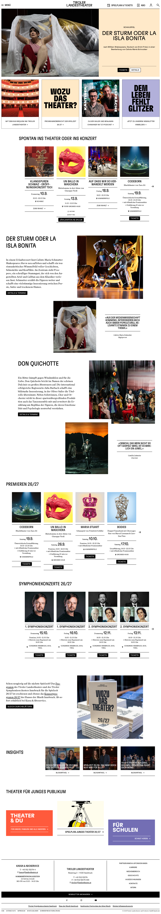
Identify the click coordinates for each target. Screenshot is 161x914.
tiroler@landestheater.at (81, 882)
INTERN (133, 887)
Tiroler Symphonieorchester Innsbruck (42, 906)
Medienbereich (133, 871)
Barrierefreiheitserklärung (50, 911)
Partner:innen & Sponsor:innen (133, 863)
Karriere (133, 867)
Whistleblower (32, 911)
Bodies (121, 527)
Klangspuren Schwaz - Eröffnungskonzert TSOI (39, 184)
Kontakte (133, 883)
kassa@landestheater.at (28, 872)
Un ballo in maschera (71, 183)
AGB (2, 911)
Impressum (21, 911)
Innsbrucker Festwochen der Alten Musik (95, 906)
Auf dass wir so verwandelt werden (103, 183)
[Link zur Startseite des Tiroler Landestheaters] (79, 4)
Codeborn (134, 181)
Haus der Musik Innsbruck (68, 906)
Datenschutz (11, 911)
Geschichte (133, 875)
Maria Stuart (90, 527)
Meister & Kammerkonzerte (123, 906)
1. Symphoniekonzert (39, 626)
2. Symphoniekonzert (103, 626)
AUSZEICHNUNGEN (133, 879)
